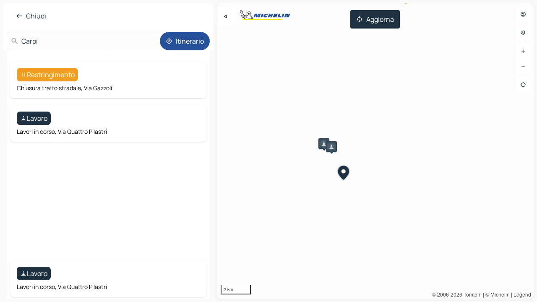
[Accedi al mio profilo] (523, 14)
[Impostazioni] (523, 32)
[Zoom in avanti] (523, 51)
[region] (375, 151)
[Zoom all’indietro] (523, 66)
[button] (323, 143)
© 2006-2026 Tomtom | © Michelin (471, 294)
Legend (522, 294)
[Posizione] (523, 84)
